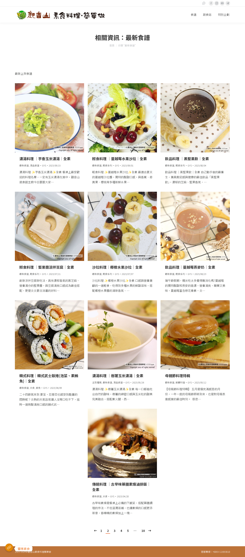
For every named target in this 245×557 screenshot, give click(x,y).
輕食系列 (107, 165)
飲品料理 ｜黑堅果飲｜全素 (187, 158)
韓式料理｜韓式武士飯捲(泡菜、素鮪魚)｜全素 (48, 378)
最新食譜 (24, 165)
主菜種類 (97, 382)
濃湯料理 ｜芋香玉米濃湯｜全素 (44, 158)
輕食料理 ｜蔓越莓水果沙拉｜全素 (119, 158)
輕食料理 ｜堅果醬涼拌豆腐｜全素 (46, 267)
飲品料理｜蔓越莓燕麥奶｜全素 (190, 267)
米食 (32, 388)
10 (143, 530)
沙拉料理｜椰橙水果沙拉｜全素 (117, 267)
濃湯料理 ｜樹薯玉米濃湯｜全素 (117, 375)
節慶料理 (180, 382)
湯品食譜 (34, 165)
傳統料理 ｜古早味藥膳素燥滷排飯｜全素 (121, 487)
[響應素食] (9, 549)
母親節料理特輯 (177, 375)
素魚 (38, 388)
